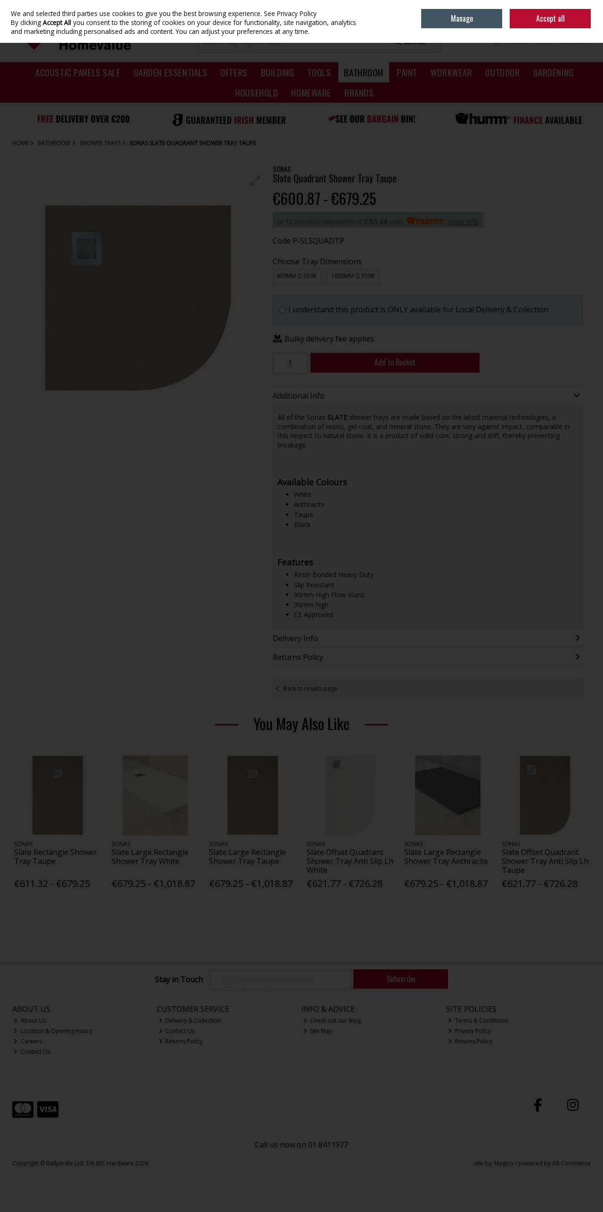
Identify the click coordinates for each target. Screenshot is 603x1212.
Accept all (550, 18)
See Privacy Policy (290, 13)
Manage (462, 18)
